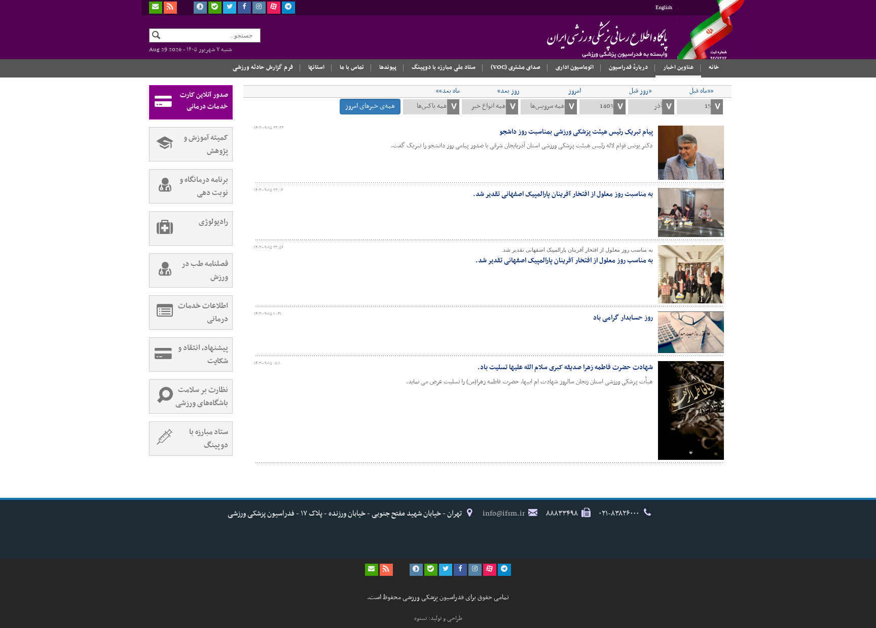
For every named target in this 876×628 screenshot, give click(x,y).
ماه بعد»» (448, 91)
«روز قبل (640, 91)
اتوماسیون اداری (575, 67)
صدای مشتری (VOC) (515, 67)
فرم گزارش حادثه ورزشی (263, 67)
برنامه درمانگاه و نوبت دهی (203, 186)
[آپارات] (273, 8)
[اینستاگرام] (259, 8)
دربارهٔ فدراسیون (628, 67)
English (663, 8)
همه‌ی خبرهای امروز (370, 106)
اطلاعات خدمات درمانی (203, 312)
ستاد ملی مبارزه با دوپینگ (444, 67)
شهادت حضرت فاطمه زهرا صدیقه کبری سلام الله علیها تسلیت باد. (565, 367)
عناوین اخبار (678, 67)
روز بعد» (508, 91)
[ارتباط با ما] (155, 8)
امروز (574, 91)
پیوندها (387, 67)
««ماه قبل (701, 91)
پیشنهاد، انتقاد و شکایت (203, 354)
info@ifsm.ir (504, 513)
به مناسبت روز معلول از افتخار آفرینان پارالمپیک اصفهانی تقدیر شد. (563, 194)
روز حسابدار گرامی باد (623, 318)
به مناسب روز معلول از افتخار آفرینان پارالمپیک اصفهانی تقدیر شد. (564, 260)
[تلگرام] (288, 8)
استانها (316, 67)
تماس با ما (352, 67)
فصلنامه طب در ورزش (204, 270)
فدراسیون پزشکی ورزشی (587, 39)
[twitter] (229, 8)
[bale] (215, 8)
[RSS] (170, 8)
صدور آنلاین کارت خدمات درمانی (204, 100)
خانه (714, 67)
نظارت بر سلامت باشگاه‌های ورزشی (201, 396)
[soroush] (200, 8)
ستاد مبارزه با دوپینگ (208, 438)
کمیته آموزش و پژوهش (206, 144)
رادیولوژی (213, 221)
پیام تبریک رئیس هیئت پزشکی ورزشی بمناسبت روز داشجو (576, 132)
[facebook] (244, 8)
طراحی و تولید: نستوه (438, 618)
